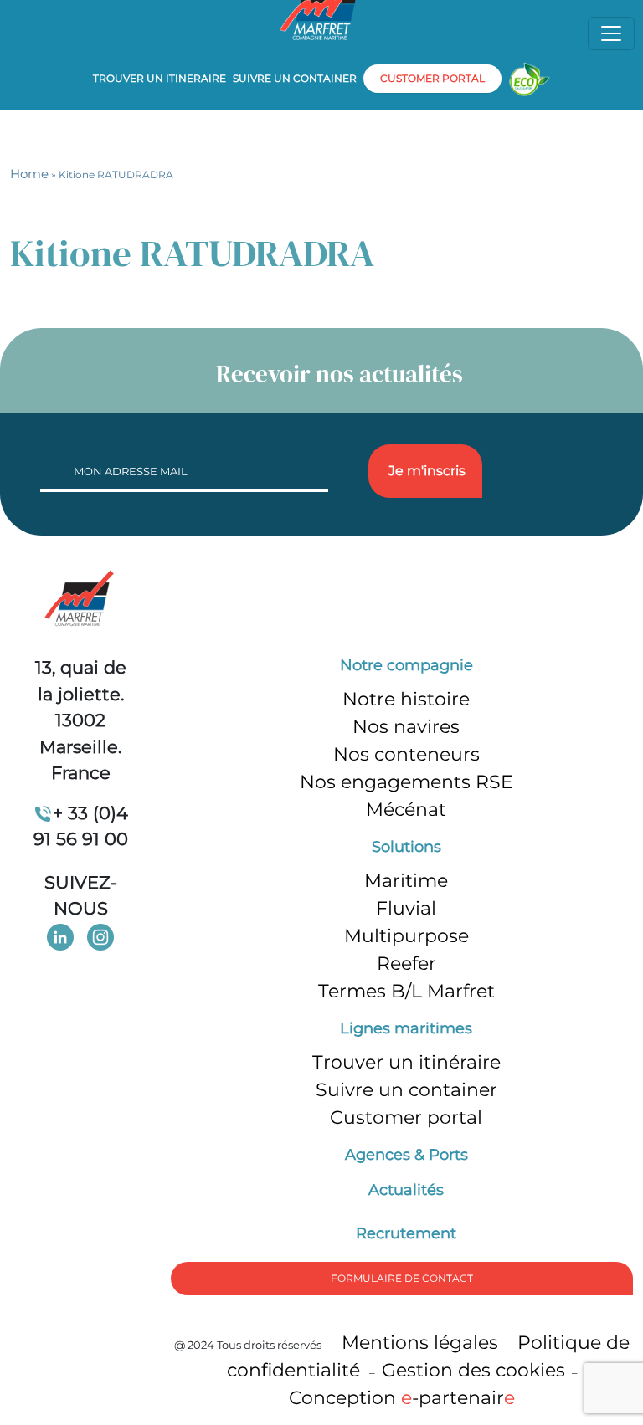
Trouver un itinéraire (406, 1062)
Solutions (406, 847)
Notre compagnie (406, 665)
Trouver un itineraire (159, 78)
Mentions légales (420, 1342)
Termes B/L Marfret (406, 991)
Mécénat (406, 809)
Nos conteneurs (406, 754)
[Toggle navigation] (611, 33)
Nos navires (406, 726)
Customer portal (406, 1117)
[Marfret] (80, 599)
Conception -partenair (402, 1398)
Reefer (406, 963)
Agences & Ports (406, 1155)
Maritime (406, 880)
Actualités (406, 1190)
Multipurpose (406, 936)
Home (29, 174)
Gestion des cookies (473, 1370)
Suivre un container (295, 78)
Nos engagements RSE (406, 782)
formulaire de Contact (402, 1278)
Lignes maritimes (406, 1028)
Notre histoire (406, 699)
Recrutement (406, 1233)
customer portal (432, 78)
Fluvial (406, 908)
